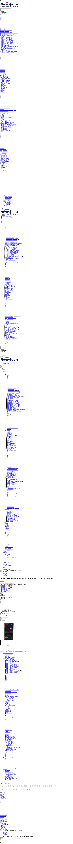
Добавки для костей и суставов (11, 672)
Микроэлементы (8, 693)
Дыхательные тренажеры (10, 715)
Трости (6, 751)
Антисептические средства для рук (12, 762)
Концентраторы (8, 744)
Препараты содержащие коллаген (11, 696)
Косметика (7, 701)
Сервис (1, 803)
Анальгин (6, 345)
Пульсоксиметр (8, 710)
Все (1, 786)
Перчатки (7, 723)
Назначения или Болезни (10, 657)
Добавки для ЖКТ (8, 663)
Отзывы (2, 794)
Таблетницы (7, 725)
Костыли (6, 752)
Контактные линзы (8, 740)
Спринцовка (7, 728)
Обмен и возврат (3, 819)
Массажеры (7, 716)
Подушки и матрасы (9, 750)
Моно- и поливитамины (9, 698)
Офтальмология (8, 655)
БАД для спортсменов (9, 697)
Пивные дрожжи (8, 686)
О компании (7, 524)
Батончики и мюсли (9, 772)
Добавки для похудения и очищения (12, 666)
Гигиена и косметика (11, 427)
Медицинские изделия (11, 450)
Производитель (3, 826)
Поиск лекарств (3, 821)
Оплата (1, 818)
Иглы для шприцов (8, 739)
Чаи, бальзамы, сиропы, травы (11, 778)
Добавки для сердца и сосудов (11, 664)
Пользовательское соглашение (6, 805)
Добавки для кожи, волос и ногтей (11, 671)
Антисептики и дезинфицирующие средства (16, 499)
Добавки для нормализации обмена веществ (13, 670)
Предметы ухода (8, 719)
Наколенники (7, 755)
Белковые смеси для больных (10, 774)
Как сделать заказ (10, 535)
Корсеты (6, 756)
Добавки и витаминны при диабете (12, 690)
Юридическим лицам (9, 547)
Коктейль (7, 771)
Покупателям (7, 532)
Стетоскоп (7, 706)
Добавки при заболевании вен (11, 676)
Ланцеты (6, 712)
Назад (7, 372)
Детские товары (8, 758)
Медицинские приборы (9, 717)
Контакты (2, 796)
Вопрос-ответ (3, 816)
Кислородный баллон (9, 741)
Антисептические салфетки (10, 764)
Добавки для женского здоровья (11, 665)
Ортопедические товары (12, 479)
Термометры (7, 709)
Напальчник (7, 732)
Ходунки (6, 753)
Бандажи (6, 746)
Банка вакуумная (8, 730)
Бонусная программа (4, 802)
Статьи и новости (3, 801)
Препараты (7, 656)
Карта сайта (2, 809)
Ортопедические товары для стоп (11, 754)
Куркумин (7, 695)
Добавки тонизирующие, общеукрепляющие (13, 683)
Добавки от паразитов (9, 682)
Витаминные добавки (9, 662)
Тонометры (7, 707)
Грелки (6, 731)
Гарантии (2, 820)
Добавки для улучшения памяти (11, 679)
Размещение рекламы (4, 798)
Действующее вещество (5, 824)
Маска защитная (8, 724)
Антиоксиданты (8, 691)
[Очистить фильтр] (1, 619)
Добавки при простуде (9, 681)
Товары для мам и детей (12, 493)
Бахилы (6, 729)
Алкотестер (7, 703)
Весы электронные (8, 713)
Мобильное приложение (5, 807)
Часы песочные (8, 711)
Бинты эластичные (8, 748)
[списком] (1, 592)
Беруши (6, 733)
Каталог (6, 373)
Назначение (2, 827)
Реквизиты (2, 797)
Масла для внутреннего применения (12, 685)
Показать (2, 620)
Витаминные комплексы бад (10, 675)
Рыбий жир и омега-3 (9, 668)
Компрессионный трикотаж (10, 749)
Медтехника (9, 432)
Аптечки (6, 721)
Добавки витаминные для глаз (11, 669)
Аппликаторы (7, 722)
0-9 (5, 786)
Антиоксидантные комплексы (11, 692)
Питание (9, 511)
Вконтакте (5, 179)
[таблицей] (2, 592)
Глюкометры (7, 704)
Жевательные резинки (9, 684)
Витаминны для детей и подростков (12, 661)
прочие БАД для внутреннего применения (13, 689)
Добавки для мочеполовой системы (12, 677)
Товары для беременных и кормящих (12, 759)
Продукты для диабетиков (10, 773)
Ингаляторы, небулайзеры (10, 705)
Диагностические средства (10, 736)
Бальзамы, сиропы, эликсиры (10, 674)
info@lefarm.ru (4, 176)
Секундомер (7, 708)
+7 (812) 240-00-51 (4, 165)
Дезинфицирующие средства (10, 763)
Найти (2, 838)
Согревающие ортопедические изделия (12, 747)
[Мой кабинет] (0, 364)
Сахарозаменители (8, 776)
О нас (1, 795)
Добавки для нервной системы (11, 667)
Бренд (1, 825)
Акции (1, 808)
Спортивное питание (9, 777)
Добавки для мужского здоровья (11, 678)
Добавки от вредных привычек (11, 680)
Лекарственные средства (18, 345)
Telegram (4, 180)
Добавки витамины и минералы (11, 660)
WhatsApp (5, 181)
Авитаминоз (10, 345)
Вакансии (2, 800)
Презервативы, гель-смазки (10, 738)
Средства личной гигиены (10, 700)
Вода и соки (7, 770)
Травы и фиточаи (10, 506)
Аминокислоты (8, 694)
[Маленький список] (0, 593)
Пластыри (7, 734)
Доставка (2, 817)
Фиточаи (6, 673)
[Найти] (1, 10)
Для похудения (8, 779)
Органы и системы (8, 654)
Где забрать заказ (3, 815)
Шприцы (7, 735)
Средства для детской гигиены (11, 760)
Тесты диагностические (9, 720)
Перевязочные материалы (10, 737)
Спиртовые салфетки (9, 742)
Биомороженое (8, 775)
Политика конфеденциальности (6, 806)
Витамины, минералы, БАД (12, 383)
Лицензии (2, 799)
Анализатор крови (8, 714)
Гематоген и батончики (9, 659)
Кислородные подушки (9, 743)
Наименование (3, 823)
